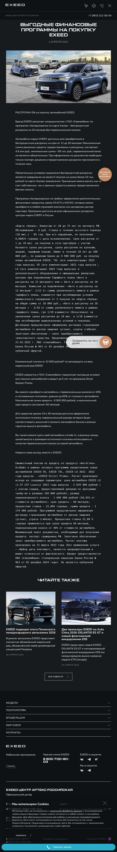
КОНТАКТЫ (13, 732)
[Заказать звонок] (102, 5)
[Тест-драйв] (94, 5)
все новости (55, 677)
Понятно (21, 835)
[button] (104, 803)
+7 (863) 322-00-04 (100, 15)
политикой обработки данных (66, 810)
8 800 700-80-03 (56, 760)
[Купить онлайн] (86, 5)
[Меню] (110, 5)
